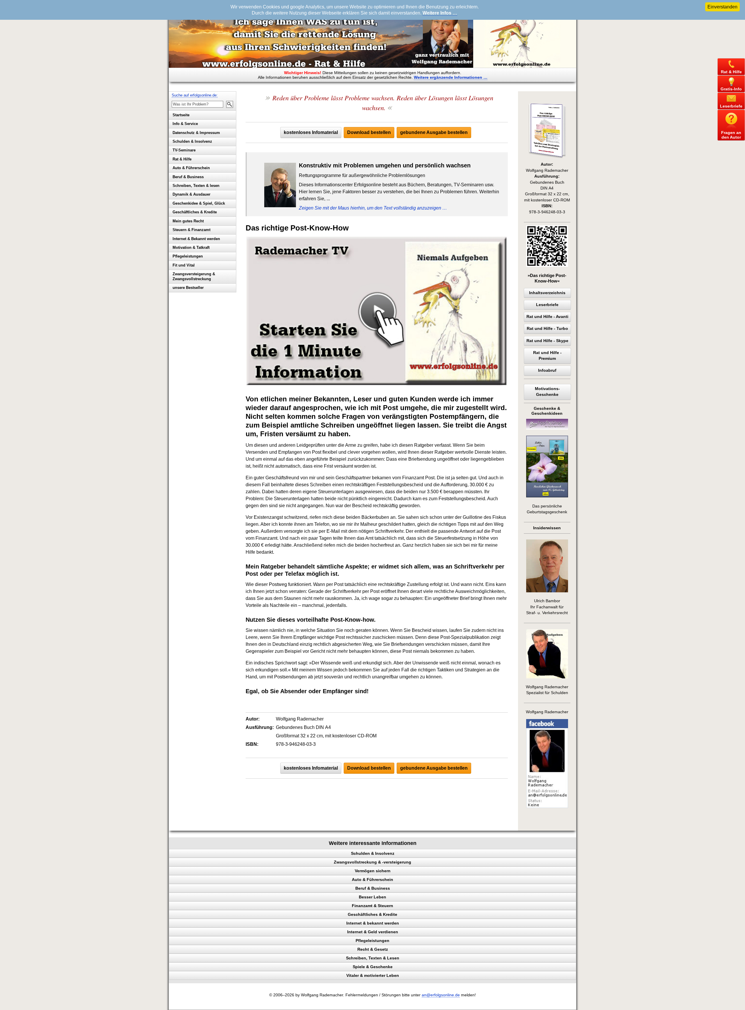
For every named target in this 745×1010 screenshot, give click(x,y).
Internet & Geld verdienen (372, 931)
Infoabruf (547, 370)
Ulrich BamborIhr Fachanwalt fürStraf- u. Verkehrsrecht (547, 607)
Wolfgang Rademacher (547, 712)
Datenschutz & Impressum (196, 133)
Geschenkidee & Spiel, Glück (199, 203)
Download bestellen (369, 132)
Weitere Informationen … (450, 77)
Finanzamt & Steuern (372, 905)
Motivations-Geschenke (547, 392)
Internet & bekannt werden (372, 923)
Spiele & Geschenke (373, 966)
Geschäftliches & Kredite (195, 212)
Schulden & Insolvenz (192, 141)
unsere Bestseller (188, 287)
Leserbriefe (547, 305)
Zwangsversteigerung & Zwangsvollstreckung (194, 276)
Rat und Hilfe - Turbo (547, 328)
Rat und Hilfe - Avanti (547, 316)
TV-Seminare (184, 150)
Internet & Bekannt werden (196, 239)
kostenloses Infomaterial (311, 132)
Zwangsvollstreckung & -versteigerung (372, 862)
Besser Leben (372, 897)
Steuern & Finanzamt (191, 230)
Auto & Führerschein (191, 168)
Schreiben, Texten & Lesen (372, 958)
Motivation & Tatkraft (191, 247)
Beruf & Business (188, 177)
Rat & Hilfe (182, 159)
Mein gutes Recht (188, 221)
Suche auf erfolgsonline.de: (195, 95)
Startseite (181, 115)
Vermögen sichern (373, 870)
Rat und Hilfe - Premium (547, 356)
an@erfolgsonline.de (441, 995)
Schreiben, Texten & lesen (196, 185)
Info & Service (185, 123)
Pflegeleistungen (188, 256)
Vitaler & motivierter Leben (372, 975)
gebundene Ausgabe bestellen (434, 132)
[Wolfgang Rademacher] (547, 807)
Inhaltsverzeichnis (547, 293)
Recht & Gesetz (372, 949)
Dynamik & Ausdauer (191, 194)
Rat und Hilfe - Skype (547, 341)
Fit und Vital (184, 265)
